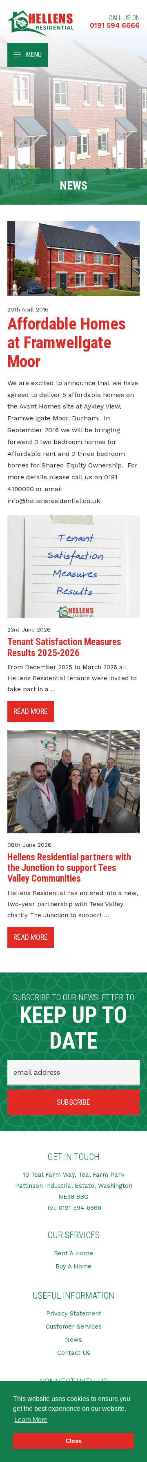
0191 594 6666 (115, 25)
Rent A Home (73, 1253)
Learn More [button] (30, 1419)
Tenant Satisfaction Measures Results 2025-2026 (64, 647)
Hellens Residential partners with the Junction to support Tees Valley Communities (69, 868)
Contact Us (73, 1352)
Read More (30, 711)
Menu (34, 55)
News (73, 1339)
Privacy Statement (73, 1313)
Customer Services (74, 1326)
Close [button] (74, 1440)
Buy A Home (73, 1266)
